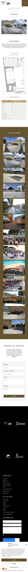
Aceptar (14, 560)
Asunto (5, 377)
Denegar (14, 563)
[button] (26, 545)
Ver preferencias (14, 567)
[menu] (25, 3)
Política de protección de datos (17, 570)
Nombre (6, 364)
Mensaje (6, 386)
